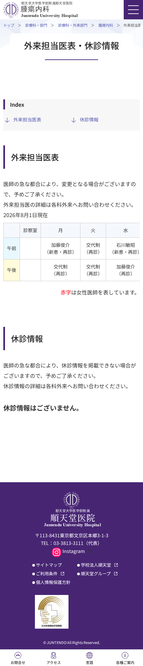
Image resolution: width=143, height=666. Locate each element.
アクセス (54, 662)
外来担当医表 (27, 119)
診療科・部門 (36, 25)
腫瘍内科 (105, 25)
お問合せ (18, 662)
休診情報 (89, 119)
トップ (8, 25)
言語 (89, 662)
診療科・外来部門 (72, 25)
